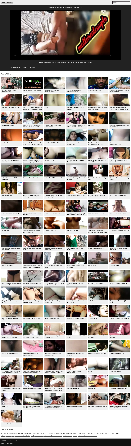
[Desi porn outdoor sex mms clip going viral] (76, 100)
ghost (68, 62)
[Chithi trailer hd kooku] (98, 83)
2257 (2, 443)
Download (33, 67)
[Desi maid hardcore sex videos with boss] (98, 329)
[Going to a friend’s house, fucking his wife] (119, 170)
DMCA (6, 443)
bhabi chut (74, 62)
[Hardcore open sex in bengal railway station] (54, 118)
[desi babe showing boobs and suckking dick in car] (119, 135)
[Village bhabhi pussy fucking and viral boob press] (119, 399)
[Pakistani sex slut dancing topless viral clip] (11, 381)
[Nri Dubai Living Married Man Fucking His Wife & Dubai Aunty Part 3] (119, 100)
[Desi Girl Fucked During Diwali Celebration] (11, 153)
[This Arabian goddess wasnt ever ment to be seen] (76, 188)
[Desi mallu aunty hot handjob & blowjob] (76, 153)
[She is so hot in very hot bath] (119, 206)
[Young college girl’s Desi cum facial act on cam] (54, 346)
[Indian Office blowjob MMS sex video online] (11, 170)
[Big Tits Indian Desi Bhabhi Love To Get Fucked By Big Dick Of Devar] (76, 118)
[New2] (54, 100)
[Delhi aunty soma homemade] (119, 381)
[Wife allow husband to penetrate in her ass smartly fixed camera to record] (33, 135)
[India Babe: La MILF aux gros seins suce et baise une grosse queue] (54, 381)
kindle (90, 62)
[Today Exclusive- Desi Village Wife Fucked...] (76, 329)
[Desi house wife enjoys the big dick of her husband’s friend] (33, 329)
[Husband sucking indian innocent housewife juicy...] (119, 83)
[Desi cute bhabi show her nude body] (54, 258)
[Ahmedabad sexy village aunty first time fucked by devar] (54, 399)
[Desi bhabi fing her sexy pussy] (11, 206)
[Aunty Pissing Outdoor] (119, 364)
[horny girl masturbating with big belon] (98, 170)
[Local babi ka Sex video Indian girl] (119, 223)
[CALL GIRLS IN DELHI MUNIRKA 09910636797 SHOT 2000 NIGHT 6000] (33, 100)
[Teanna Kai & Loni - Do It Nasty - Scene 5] (119, 329)
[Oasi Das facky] (98, 381)
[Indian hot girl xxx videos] (54, 311)
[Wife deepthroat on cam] (11, 416)
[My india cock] (11, 223)
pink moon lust (56, 62)
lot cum (63, 62)
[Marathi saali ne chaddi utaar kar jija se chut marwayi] (98, 100)
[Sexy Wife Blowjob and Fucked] (33, 381)
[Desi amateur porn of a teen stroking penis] (76, 135)
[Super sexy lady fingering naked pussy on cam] (11, 241)
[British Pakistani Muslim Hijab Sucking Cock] (119, 153)
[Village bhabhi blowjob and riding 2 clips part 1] (54, 241)
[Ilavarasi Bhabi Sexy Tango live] (33, 276)
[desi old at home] (98, 293)
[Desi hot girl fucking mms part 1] (11, 346)
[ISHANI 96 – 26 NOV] (76, 223)
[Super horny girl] (98, 311)
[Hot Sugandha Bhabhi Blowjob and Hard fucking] (33, 399)
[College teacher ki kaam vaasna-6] (33, 83)
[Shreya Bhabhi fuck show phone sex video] (11, 293)
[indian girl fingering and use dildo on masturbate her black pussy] (33, 258)
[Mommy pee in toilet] (11, 258)
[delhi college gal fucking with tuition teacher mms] (11, 311)
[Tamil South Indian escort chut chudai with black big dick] (33, 364)
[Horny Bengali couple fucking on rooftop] (33, 241)
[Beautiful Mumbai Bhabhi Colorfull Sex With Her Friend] (11, 276)
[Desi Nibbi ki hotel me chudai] (33, 311)
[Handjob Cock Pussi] (119, 258)
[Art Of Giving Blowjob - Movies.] (54, 206)
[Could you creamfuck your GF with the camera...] (33, 223)
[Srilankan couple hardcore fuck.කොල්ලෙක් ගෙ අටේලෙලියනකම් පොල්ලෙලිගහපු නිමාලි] (76, 83)
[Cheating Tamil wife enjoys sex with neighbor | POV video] (98, 135)
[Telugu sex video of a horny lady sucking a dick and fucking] (54, 364)
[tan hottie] (98, 118)
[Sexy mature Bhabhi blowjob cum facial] (119, 293)
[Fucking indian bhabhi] (11, 118)
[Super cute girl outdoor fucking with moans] (119, 241)
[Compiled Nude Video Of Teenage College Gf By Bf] (54, 188)
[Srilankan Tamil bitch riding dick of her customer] (119, 118)
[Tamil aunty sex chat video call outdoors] (76, 346)
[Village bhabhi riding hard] (119, 346)
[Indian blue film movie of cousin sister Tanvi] (76, 258)
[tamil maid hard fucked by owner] (11, 100)
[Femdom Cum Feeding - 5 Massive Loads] (54, 329)
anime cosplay (46, 62)
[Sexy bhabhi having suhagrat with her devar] (76, 170)
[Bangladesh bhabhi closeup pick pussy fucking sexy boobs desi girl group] (33, 153)
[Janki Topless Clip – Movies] (98, 206)
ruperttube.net (7, 3)
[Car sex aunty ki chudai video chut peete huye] (119, 311)
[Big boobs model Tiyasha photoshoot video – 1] (11, 83)
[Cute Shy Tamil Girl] (54, 223)
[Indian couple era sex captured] (98, 346)
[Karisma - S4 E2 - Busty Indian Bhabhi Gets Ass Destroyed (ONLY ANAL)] (33, 118)
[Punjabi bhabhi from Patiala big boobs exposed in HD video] (33, 188)
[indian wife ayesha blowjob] (76, 399)
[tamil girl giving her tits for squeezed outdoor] (33, 346)
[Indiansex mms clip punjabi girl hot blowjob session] (119, 276)
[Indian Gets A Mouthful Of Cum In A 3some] (76, 311)
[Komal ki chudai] (54, 153)
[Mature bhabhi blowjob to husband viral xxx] (54, 83)
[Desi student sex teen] (76, 381)
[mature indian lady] (11, 188)
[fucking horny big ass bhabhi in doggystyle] (98, 153)
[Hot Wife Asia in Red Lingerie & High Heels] (33, 206)
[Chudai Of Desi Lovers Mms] (98, 241)
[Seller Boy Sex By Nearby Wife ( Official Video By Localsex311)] (76, 206)
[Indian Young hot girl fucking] (119, 188)
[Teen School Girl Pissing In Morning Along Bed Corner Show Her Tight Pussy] (98, 223)
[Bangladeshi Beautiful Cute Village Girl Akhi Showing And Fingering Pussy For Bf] (54, 276)
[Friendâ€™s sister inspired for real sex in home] (98, 276)
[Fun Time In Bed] (11, 135)
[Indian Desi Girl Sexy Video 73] (54, 170)
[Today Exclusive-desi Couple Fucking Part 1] (54, 293)
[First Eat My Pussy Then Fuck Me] (98, 399)
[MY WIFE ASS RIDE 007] (54, 135)
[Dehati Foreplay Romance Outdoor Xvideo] (76, 364)
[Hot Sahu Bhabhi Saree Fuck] (33, 170)
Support (10, 443)
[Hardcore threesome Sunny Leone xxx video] (33, 293)
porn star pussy (82, 62)
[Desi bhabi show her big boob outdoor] (76, 241)
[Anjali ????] (11, 399)
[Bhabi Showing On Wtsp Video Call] (76, 276)
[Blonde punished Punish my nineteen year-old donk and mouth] (11, 329)
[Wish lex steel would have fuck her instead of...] (76, 293)
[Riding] (98, 364)
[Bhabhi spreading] (98, 258)
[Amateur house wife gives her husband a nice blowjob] (98, 188)
